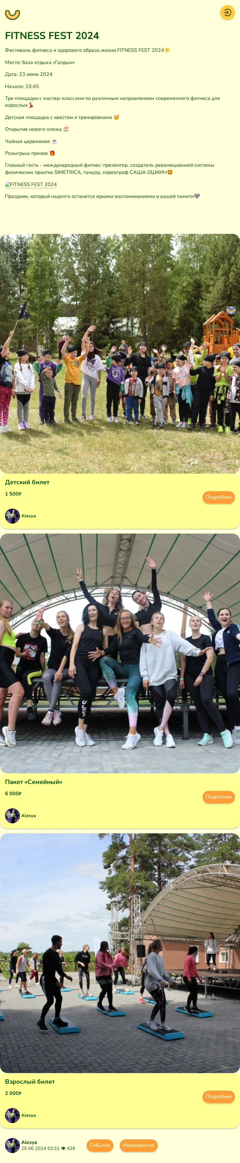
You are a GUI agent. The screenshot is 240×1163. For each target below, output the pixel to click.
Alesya (29, 1142)
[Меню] (12, 12)
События (100, 1145)
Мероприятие (139, 1145)
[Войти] (227, 12)
